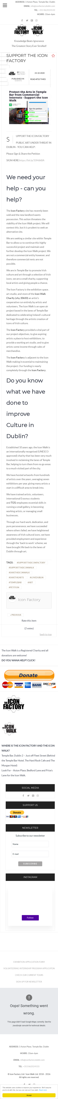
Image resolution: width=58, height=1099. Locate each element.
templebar (16, 582)
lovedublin (37, 577)
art (31, 582)
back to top (46, 634)
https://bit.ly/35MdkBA (31, 160)
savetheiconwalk (20, 572)
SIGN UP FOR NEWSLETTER (29, 982)
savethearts (17, 577)
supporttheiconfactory (31, 563)
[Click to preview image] (29, 107)
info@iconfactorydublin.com (42, 6)
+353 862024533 (46, 10)
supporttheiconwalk (22, 568)
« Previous (15, 615)
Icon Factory (21, 73)
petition (14, 587)
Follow (30, 917)
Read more (43, 1090)
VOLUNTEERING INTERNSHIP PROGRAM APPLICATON (29, 968)
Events (18, 81)
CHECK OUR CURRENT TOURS (29, 975)
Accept (29, 1095)
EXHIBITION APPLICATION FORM (29, 962)
